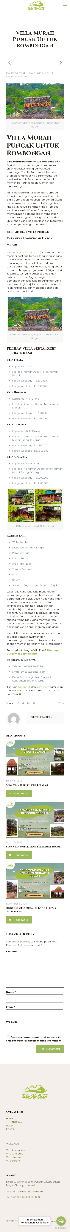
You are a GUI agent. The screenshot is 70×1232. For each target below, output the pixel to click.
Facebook (24, 687)
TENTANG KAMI (14, 1122)
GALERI (10, 1125)
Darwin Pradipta (36, 73)
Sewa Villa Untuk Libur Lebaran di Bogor (33, 846)
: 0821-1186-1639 (30, 1197)
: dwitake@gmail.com (29, 1191)
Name (11, 992)
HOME (9, 1118)
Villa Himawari (15, 1157)
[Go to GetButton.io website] (61, 1228)
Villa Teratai (13, 1160)
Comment (13, 951)
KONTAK (10, 1129)
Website (12, 1022)
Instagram (43, 687)
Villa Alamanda (15, 1150)
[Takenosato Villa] (36, 5)
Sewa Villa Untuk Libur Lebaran (27, 785)
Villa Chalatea (14, 1153)
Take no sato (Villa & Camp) (24, 252)
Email (10, 1007)
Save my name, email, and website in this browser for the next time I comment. (34, 1038)
